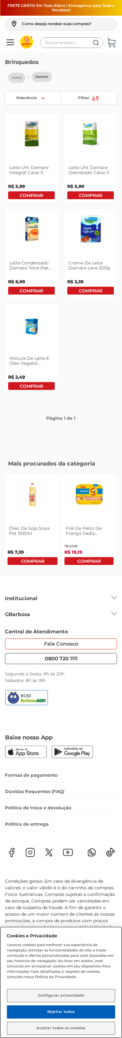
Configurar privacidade (61, 995)
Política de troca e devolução (38, 808)
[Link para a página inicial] (16, 78)
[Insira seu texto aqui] (110, 855)
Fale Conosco (61, 644)
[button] (50, 24)
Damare (41, 77)
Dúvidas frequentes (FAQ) (34, 792)
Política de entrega (27, 825)
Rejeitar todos (61, 1011)
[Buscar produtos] (96, 43)
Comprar (31, 204)
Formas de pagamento (31, 776)
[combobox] (71, 42)
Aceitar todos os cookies (61, 1028)
